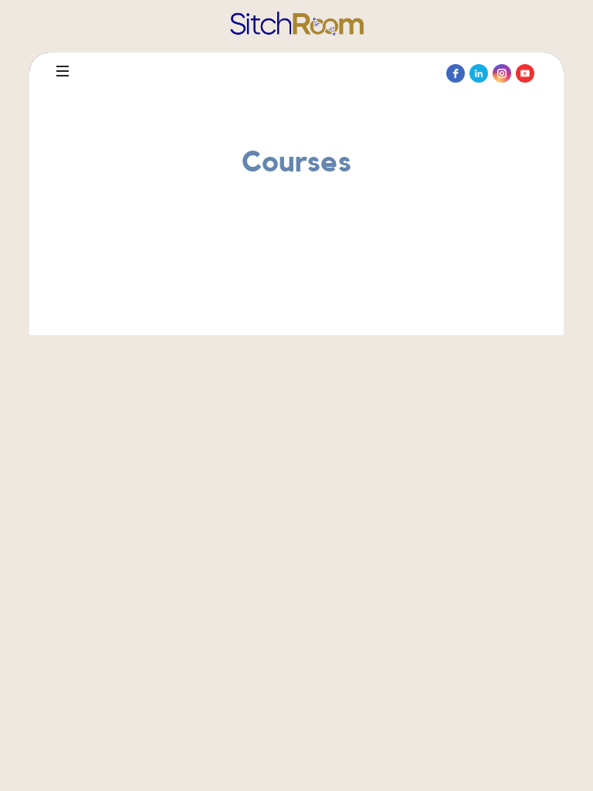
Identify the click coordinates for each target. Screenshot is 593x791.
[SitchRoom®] (297, 24)
